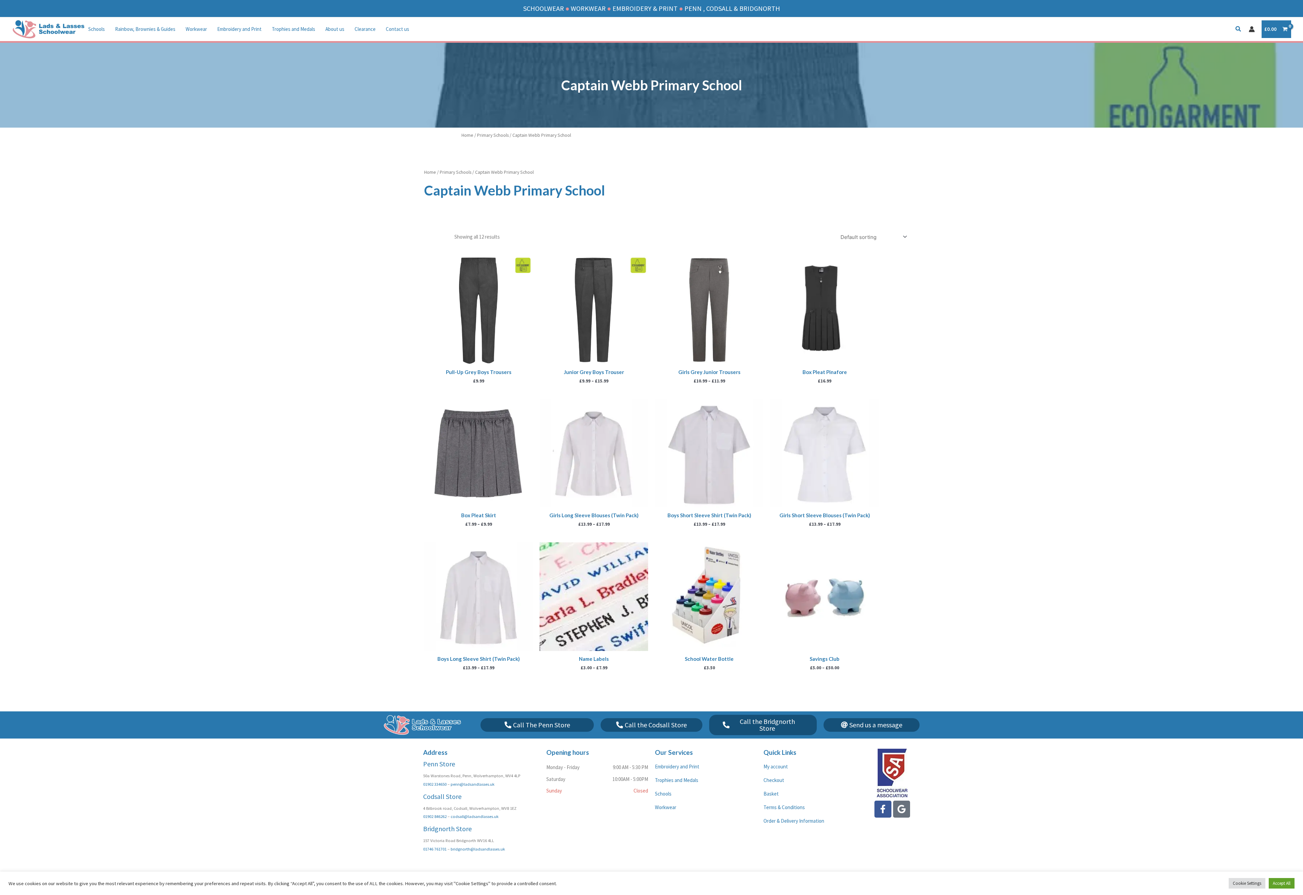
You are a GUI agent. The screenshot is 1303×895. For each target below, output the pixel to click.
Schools (96, 29)
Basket (771, 793)
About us (334, 29)
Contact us (397, 29)
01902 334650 (435, 784)
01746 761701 (435, 849)
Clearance (365, 29)
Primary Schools (493, 135)
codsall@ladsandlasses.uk (474, 816)
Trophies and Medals (293, 29)
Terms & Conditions (784, 807)
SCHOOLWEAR (543, 8)
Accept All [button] (1281, 883)
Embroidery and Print (239, 29)
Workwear (196, 29)
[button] (1238, 30)
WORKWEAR (588, 8)
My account (775, 766)
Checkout (773, 780)
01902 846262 (435, 816)
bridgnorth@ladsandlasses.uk (478, 849)
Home (467, 135)
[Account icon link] (1252, 29)
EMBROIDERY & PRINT (645, 8)
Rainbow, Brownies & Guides (145, 29)
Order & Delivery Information (793, 821)
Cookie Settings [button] (1247, 883)
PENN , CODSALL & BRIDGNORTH (732, 8)
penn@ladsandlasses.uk (472, 784)
